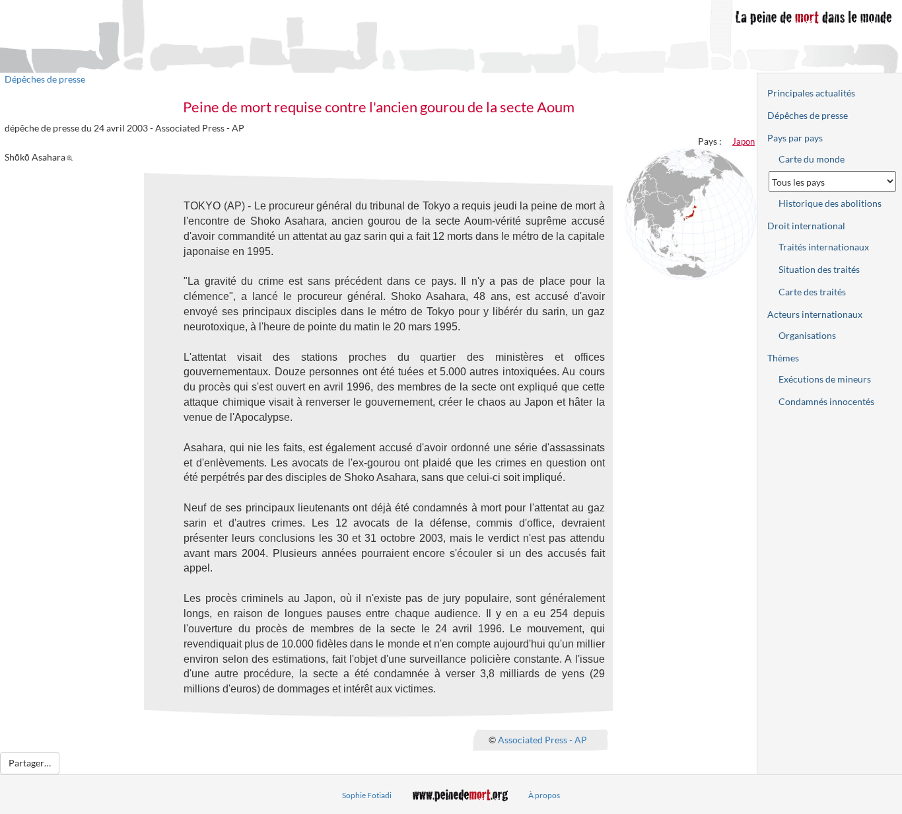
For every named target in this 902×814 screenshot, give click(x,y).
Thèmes (783, 357)
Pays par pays (795, 137)
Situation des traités (819, 269)
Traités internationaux (824, 246)
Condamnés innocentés (826, 401)
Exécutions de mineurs (825, 379)
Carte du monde (812, 159)
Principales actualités (811, 92)
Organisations (807, 335)
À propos (544, 795)
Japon (743, 141)
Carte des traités (812, 291)
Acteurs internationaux (814, 314)
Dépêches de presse (45, 79)
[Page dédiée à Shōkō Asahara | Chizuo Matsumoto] (71, 157)
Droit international (806, 225)
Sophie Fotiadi (367, 795)
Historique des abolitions (830, 203)
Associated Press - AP (542, 739)
